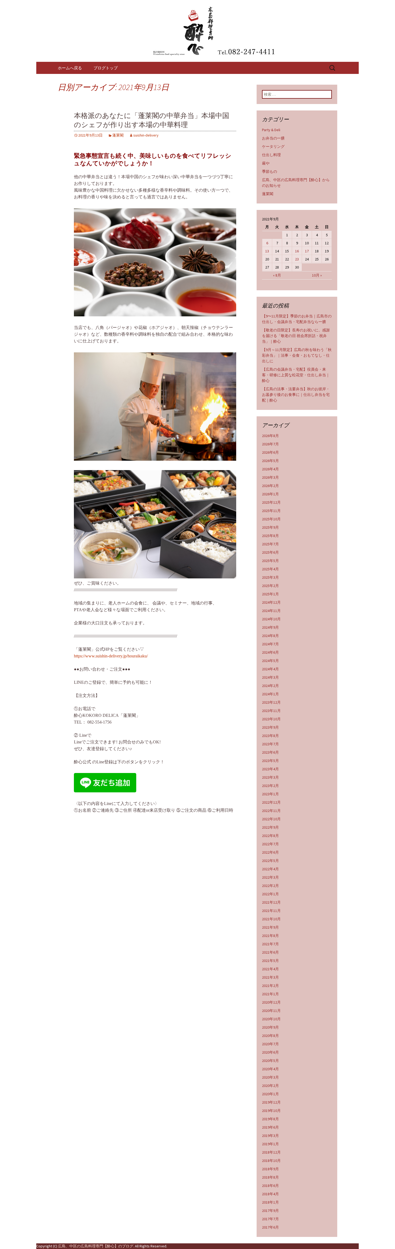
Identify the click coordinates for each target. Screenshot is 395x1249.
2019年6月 (270, 1127)
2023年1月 (270, 794)
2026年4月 (270, 469)
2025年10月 (271, 519)
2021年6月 (270, 952)
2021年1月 (270, 994)
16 (297, 251)
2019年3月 (270, 1135)
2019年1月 (270, 1143)
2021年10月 (271, 919)
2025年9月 (270, 527)
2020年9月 (270, 1027)
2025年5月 (270, 560)
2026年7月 (270, 444)
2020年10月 (271, 1019)
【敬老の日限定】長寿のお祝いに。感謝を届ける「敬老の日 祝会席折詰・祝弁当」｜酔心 (296, 336)
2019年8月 (270, 1118)
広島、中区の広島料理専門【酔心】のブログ (95, 1246)
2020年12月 (271, 1002)
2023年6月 (270, 752)
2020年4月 (270, 1069)
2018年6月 (270, 1185)
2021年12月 (271, 902)
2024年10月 (271, 619)
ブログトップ (106, 67)
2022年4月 (270, 869)
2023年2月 (270, 785)
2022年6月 (270, 852)
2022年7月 (270, 844)
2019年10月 (271, 1110)
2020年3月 (270, 1077)
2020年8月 (270, 1035)
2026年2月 (270, 485)
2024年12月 (271, 602)
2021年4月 (270, 969)
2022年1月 (270, 894)
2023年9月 (270, 727)
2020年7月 (270, 1044)
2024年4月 (270, 669)
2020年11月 (271, 1010)
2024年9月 (270, 627)
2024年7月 (270, 644)
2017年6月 (270, 1227)
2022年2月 (270, 885)
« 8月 (277, 275)
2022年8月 (270, 835)
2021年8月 (270, 935)
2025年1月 (270, 594)
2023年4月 (270, 769)
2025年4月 (270, 569)
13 (267, 251)
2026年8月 (270, 435)
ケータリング (273, 146)
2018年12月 (271, 1152)
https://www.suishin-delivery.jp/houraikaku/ (111, 656)
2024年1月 (270, 694)
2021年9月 (270, 927)
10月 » (317, 275)
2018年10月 (271, 1160)
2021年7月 (270, 944)
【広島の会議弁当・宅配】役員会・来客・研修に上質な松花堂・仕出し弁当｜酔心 (296, 375)
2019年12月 (271, 1102)
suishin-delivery (146, 135)
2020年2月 (270, 1085)
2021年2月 (270, 985)
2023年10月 (271, 719)
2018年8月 (270, 1177)
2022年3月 (270, 877)
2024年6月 (270, 652)
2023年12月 (271, 702)
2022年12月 (271, 802)
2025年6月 (270, 552)
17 (307, 251)
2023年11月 (271, 710)
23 (297, 259)
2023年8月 (270, 735)
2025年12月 (271, 502)
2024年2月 (270, 685)
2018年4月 (270, 1193)
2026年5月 (270, 460)
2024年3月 (270, 677)
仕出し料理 (271, 154)
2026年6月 (270, 452)
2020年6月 (270, 1052)
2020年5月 (270, 1060)
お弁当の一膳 (273, 138)
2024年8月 (270, 635)
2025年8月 (270, 535)
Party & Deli (271, 129)
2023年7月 (270, 744)
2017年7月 (270, 1218)
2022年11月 (271, 810)
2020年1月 (270, 1093)
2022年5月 (270, 860)
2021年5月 (270, 960)
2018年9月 (270, 1168)
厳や (266, 163)
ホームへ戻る (70, 67)
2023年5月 (270, 760)
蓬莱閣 (118, 135)
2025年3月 (270, 577)
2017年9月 (270, 1210)
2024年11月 (271, 610)
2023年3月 (270, 777)
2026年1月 (270, 494)
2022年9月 (270, 827)
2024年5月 (270, 660)
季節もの (269, 171)
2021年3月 (270, 977)
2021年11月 (271, 910)
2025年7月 (270, 544)
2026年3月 (270, 477)
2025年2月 (270, 585)
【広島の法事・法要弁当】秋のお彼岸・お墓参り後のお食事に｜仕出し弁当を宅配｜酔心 (296, 394)
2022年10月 (271, 819)
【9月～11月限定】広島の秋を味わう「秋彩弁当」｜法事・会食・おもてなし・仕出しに (297, 355)
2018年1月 (270, 1202)
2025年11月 (271, 510)
